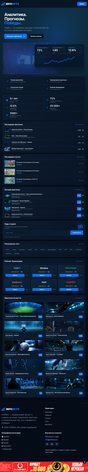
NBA (60, 249)
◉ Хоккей (5, 440)
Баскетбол (22, 249)
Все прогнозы (80, 124)
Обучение (16, 253)
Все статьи (80, 157)
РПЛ (71, 249)
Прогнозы (48, 412)
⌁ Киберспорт (7, 449)
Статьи (47, 418)
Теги (46, 421)
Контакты (48, 424)
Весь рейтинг (80, 261)
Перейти (15, 275)
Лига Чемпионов (52, 249)
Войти (82, 4)
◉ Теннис (5, 443)
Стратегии (78, 249)
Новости (48, 415)
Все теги (81, 243)
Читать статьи (35, 36)
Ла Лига (42, 249)
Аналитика (8, 253)
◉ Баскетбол (6, 446)
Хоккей (30, 249)
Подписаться (77, 232)
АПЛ (36, 249)
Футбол (7, 249)
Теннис (14, 249)
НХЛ (66, 249)
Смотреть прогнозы (16, 36)
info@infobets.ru (51, 440)
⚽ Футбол (5, 437)
